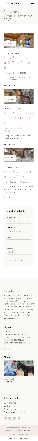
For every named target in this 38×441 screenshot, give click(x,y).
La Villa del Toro (15, 72)
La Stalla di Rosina (16, 182)
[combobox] (19, 241)
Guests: (10, 248)
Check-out (12, 227)
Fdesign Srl (30, 430)
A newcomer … (9, 381)
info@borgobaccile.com (19, 343)
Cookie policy (10, 406)
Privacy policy (10, 409)
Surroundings (10, 403)
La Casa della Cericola (13, 129)
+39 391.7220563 (17, 340)
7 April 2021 (9, 379)
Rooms (9, 238)
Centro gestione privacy (14, 412)
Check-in (11, 217)
